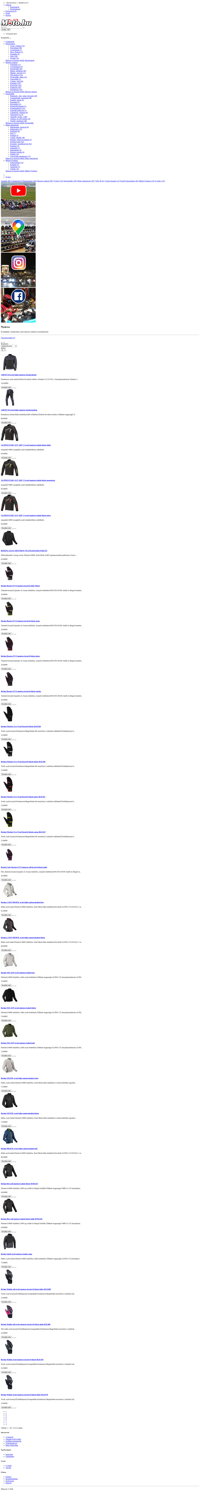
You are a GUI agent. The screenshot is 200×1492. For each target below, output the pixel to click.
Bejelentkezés (15, 9)
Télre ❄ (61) (100, 181)
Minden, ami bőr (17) (18, 73)
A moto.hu (9, 1437)
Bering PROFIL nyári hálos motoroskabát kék (19, 1149)
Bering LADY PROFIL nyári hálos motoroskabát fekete (23, 938)
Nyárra (8, 177)
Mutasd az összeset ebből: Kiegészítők (20, 123)
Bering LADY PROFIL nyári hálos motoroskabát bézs (22, 902)
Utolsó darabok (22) (112, 181)
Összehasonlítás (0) (8, 338)
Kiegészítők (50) (16, 69)
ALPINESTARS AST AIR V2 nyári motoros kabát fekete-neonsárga (28, 480)
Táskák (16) (14, 169)
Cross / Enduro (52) (17, 46)
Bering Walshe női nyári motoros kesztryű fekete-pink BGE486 (25, 1324)
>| (6, 1424)
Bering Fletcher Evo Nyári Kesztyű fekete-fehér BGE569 (23, 762)
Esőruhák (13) (15, 65)
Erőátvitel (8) (15, 131)
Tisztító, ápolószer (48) (18, 121)
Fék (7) (13, 133)
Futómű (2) (14, 136)
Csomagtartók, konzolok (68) (21, 98)
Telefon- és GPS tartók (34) (20, 119)
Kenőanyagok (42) (17, 142)
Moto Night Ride (12, 1445)
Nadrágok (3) (15, 167)
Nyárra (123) (58, 181)
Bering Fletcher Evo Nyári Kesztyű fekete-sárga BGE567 (23, 832)
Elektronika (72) (16, 129)
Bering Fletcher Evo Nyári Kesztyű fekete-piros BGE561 (23, 797)
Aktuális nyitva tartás (13, 1439)
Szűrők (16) (14, 154)
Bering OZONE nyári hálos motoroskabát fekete (20, 1113)
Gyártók (9, 1466)
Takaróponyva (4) (16, 115)
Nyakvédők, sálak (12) (18, 77)
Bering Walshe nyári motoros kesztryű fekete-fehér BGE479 (24, 1395)
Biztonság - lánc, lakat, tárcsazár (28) (23, 96)
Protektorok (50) (16, 90)
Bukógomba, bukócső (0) (19, 127)
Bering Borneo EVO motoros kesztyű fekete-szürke (21, 691)
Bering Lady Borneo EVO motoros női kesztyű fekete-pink (24, 867)
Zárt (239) (14, 56)
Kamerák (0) (14, 102)
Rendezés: (4, 344)
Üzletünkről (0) (16, 181)
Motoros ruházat (11, 62)
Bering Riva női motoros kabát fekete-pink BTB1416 (21, 1219)
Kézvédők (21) (15, 104)
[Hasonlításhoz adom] (15, 423)
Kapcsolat (9, 1454)
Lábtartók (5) (15, 148)
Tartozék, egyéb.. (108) (18, 117)
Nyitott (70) (14, 58)
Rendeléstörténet (12, 1479)
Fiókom (8, 1477)
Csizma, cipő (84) (16, 81)
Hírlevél (8, 1483)
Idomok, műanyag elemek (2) (21, 140)
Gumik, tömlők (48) (17, 138)
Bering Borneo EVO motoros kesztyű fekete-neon (20, 621)
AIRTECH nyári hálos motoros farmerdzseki (18, 375)
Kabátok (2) (14, 165)
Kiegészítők (10, 94)
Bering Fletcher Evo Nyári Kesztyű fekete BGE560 (21, 726)
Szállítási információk (13, 1441)
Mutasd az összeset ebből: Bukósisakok (20, 60)
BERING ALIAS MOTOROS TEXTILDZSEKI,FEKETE (24, 551)
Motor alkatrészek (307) (86, 181)
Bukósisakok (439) (30, 181)
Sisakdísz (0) (15, 54)
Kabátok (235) (15, 83)
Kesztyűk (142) (16, 85)
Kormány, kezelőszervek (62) (21, 144)
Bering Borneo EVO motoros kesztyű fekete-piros (20, 656)
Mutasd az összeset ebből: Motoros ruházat (21, 92)
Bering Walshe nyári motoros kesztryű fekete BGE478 (22, 1360)
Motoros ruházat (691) (45, 181)
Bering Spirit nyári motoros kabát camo (16, 1254)
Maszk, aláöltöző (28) (18, 71)
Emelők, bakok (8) (17, 100)
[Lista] (2, 342)
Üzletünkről (10, 42)
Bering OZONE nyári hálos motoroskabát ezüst (19, 1078)
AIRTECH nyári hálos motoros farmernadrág (19, 410)
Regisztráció (14, 7)
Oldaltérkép (10, 1456)
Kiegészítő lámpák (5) (18, 106)
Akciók (8, 1468)
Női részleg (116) (16, 75)
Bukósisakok (10, 44)
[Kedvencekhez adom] (13, 423)
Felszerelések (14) (16, 163)
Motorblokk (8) (15, 150)
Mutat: (3, 348)
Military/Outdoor (12, 161)
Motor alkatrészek (12, 125)
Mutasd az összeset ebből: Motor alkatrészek (22, 158)
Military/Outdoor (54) (147, 181)
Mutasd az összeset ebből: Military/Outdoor (21, 171)
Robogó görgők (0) (17, 152)
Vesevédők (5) (15, 79)
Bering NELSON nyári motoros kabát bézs (18, 973)
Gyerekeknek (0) (16, 67)
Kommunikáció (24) (17, 108)
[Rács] (4, 342)
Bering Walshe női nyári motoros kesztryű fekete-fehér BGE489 (26, 1289)
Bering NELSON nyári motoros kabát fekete (18, 1008)
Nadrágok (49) (15, 88)
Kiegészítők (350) (70, 181)
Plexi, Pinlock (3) (16, 52)
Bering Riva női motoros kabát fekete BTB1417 (19, 1184)
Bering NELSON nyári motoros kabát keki (18, 1043)
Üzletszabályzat (11, 1443)
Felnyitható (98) (16, 48)
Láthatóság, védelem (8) (19, 113)
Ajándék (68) (6, 181)
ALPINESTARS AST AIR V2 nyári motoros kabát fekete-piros (26, 515)
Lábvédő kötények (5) (18, 110)
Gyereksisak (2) (16, 50)
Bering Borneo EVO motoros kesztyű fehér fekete (20, 586)
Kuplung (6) (14, 146)
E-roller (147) (160, 181)
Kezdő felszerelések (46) (129, 181)
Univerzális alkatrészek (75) (20, 156)
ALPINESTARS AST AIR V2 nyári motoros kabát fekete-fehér (26, 445)
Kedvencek (10, 1481)
